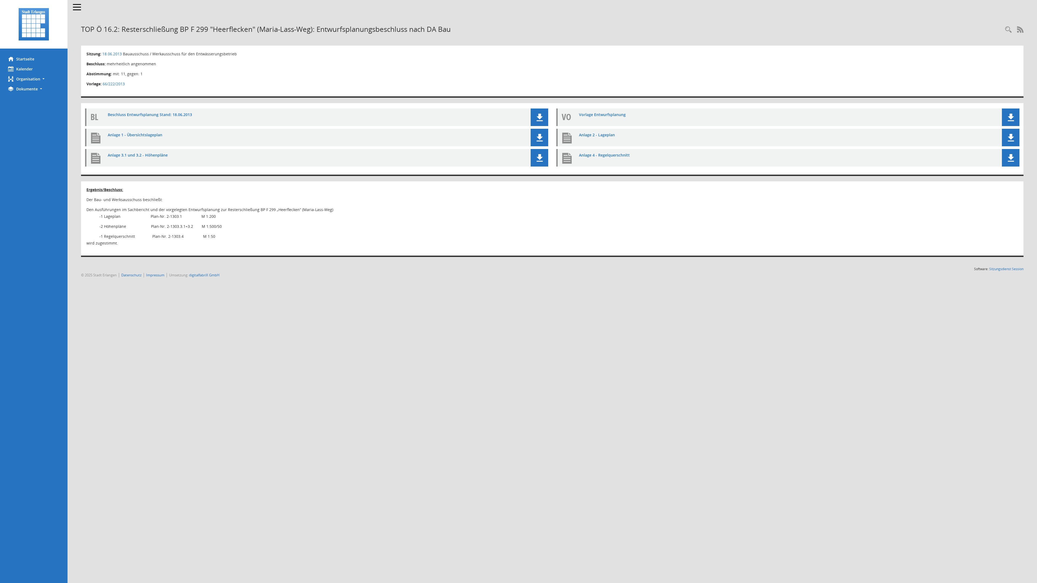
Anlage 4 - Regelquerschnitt (604, 155)
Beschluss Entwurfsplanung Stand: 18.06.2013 (150, 114)
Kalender (24, 69)
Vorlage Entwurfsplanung (602, 114)
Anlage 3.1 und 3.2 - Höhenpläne (138, 155)
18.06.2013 (112, 53)
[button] (34, 79)
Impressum (155, 275)
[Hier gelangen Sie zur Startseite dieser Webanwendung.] (34, 24)
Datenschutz (131, 275)
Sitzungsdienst (1006, 269)
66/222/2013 (114, 83)
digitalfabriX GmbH (204, 275)
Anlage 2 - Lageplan (597, 134)
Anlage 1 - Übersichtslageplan (135, 134)
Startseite (25, 59)
